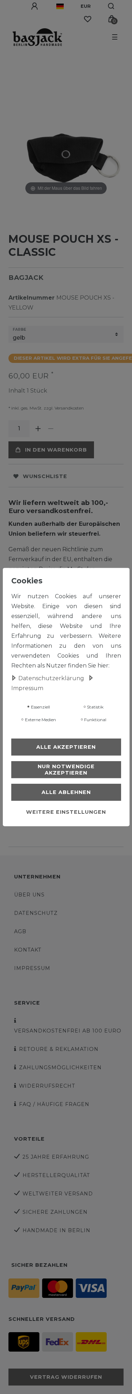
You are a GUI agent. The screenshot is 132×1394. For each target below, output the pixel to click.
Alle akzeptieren (66, 747)
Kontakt (28, 950)
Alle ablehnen (66, 792)
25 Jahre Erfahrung (56, 1157)
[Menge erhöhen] (38, 428)
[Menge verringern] (50, 428)
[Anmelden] (35, 6)
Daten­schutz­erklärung (52, 678)
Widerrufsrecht (47, 1086)
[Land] (60, 6)
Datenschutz (36, 913)
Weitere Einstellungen (66, 812)
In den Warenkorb (56, 450)
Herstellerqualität (56, 1175)
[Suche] (111, 6)
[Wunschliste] (88, 19)
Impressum (32, 968)
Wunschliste (45, 476)
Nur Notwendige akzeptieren (66, 769)
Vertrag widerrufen (66, 1377)
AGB (20, 931)
